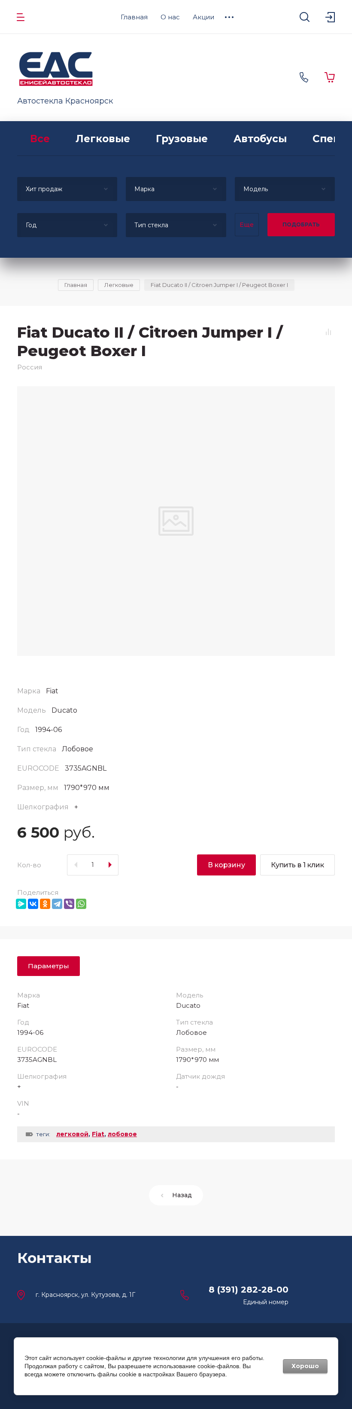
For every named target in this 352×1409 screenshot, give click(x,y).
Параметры (48, 966)
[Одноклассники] (45, 904)
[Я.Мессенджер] (21, 904)
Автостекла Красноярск (65, 101)
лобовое (122, 1134)
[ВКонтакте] (33, 904)
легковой (72, 1134)
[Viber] (69, 904)
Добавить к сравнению (328, 332)
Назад (182, 1195)
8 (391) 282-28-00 (248, 1289)
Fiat (98, 1134)
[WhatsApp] (81, 904)
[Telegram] (57, 904)
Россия (29, 367)
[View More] (229, 17)
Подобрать (301, 224)
